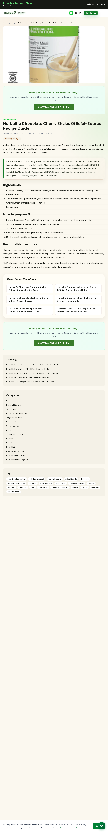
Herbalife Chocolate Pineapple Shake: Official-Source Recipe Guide (76, 310)
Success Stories (13, 422)
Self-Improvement (37, 479)
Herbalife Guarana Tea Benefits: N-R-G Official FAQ (28, 377)
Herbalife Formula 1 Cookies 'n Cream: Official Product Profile (32, 373)
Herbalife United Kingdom (17, 459)
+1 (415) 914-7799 (96, 4)
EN (71, 13)
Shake (8, 430)
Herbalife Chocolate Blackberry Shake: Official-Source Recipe (28, 299)
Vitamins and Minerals (16, 483)
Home (5, 23)
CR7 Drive (22, 487)
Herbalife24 (11, 447)
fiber (32, 487)
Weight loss (11, 409)
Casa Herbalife (46, 483)
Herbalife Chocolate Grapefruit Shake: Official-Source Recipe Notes (76, 288)
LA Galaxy (10, 443)
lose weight (43, 487)
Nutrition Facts (13, 492)
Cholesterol (60, 483)
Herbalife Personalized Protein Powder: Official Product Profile (33, 365)
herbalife (32, 483)
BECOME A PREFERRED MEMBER (54, 107)
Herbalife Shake (9, 119)
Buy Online (91, 13)
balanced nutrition (77, 483)
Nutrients (10, 401)
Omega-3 (95, 487)
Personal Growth (13, 405)
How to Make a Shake (15, 451)
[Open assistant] (101, 825)
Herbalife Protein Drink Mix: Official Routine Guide (27, 369)
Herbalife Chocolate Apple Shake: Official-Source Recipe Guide (26, 310)
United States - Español (16, 413)
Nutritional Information (16, 479)
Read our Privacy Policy (71, 828)
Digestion (85, 479)
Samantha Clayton (14, 434)
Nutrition (11, 487)
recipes (91, 483)
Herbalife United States (16, 455)
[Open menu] (102, 13)
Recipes (9, 438)
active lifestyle (71, 479)
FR (80, 13)
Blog (13, 23)
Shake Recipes (12, 426)
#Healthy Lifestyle (12, 139)
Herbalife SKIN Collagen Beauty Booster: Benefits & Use (30, 381)
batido (84, 487)
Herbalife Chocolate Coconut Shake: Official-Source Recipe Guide (27, 288)
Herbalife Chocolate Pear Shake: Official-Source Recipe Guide (78, 299)
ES (76, 13)
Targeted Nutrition (14, 417)
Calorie (75, 487)
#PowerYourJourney (60, 487)
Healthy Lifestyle (54, 479)
